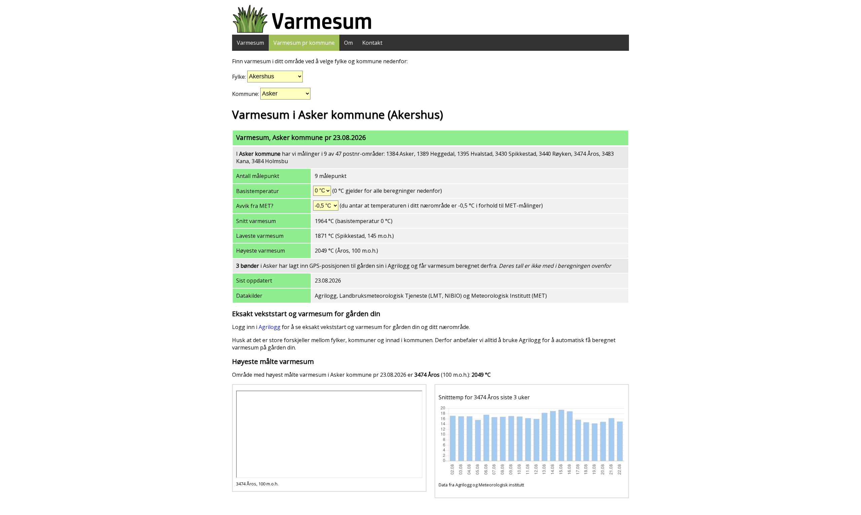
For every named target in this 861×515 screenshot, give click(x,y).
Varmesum (250, 42)
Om (348, 42)
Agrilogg (269, 327)
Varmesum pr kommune (304, 42)
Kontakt (372, 42)
